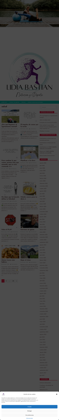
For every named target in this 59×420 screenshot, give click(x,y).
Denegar (29, 411)
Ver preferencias (29, 415)
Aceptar (29, 406)
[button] (56, 394)
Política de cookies (29, 418)
